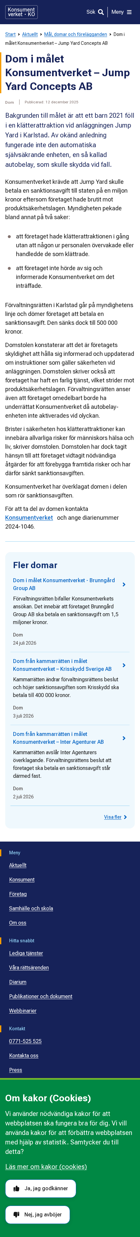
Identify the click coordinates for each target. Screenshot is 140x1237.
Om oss (17, 923)
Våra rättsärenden (29, 968)
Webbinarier (22, 1011)
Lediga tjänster (26, 953)
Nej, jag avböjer (43, 1214)
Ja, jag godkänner (46, 1188)
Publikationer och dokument (40, 996)
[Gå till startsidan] (21, 12)
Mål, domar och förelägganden (75, 34)
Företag (18, 894)
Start (10, 34)
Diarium (17, 982)
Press (15, 1070)
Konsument (22, 880)
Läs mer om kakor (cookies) (46, 1167)
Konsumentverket (29, 517)
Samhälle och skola (31, 908)
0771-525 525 (25, 1041)
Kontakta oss (23, 1056)
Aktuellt (30, 34)
